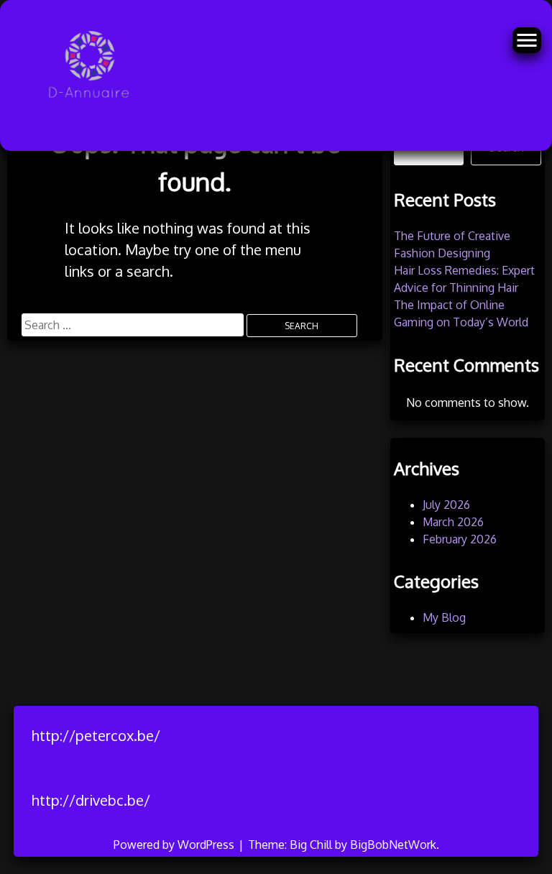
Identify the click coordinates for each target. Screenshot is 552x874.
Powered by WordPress (175, 844)
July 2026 (446, 504)
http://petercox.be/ (96, 735)
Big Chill (311, 844)
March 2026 (453, 522)
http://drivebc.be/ (91, 800)
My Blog (444, 617)
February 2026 (460, 539)
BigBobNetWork (393, 844)
